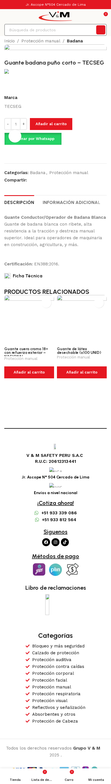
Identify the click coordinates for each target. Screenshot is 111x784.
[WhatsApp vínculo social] (37, 180)
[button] (32, 139)
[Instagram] (55, 542)
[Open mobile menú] (6, 16)
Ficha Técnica (26, 275)
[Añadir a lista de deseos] (17, 153)
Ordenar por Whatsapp (33, 139)
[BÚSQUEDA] (100, 29)
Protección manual (40, 41)
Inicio (9, 41)
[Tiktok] (65, 542)
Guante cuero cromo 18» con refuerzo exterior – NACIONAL (26, 352)
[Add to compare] (6, 153)
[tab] (19, 201)
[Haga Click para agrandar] (15, 136)
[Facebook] (46, 542)
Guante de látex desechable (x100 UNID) (79, 350)
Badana (75, 41)
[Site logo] (55, 15)
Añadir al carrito (51, 124)
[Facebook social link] (30, 180)
